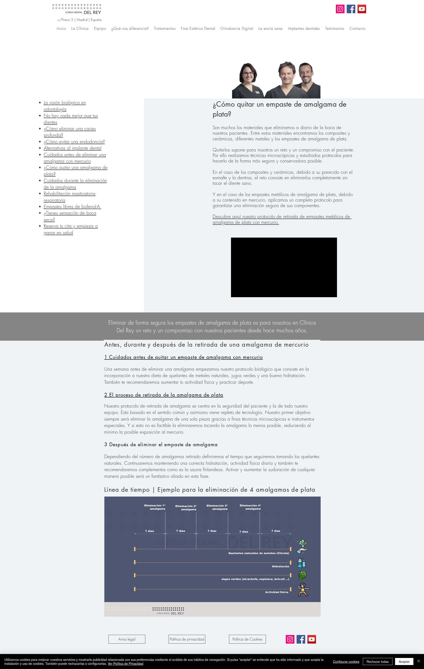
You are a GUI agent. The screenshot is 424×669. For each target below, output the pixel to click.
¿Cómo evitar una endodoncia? (74, 142)
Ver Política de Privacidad (125, 663)
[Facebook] (351, 9)
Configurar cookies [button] (346, 661)
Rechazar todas (378, 661)
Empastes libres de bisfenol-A (72, 207)
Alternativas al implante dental (72, 148)
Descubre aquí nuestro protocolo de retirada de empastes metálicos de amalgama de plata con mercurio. (282, 219)
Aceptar (404, 661)
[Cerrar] (418, 661)
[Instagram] (340, 9)
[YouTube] (362, 9)
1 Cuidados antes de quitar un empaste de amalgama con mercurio (183, 357)
